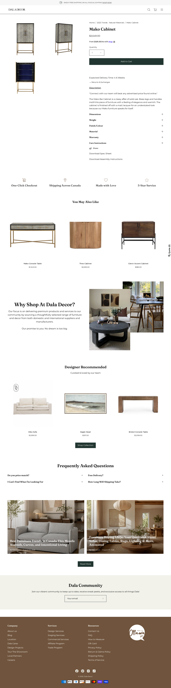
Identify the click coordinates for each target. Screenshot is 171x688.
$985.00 (138, 267)
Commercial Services (58, 639)
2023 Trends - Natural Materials (110, 23)
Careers (11, 660)
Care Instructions (97, 143)
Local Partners (15, 656)
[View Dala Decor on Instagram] (88, 671)
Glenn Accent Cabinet (138, 263)
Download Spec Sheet (100, 153)
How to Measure (96, 639)
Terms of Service (96, 660)
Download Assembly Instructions (105, 159)
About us (12, 631)
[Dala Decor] (17, 9)
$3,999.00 (33, 435)
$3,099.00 (138, 435)
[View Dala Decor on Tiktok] (94, 671)
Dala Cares (13, 643)
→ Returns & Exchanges (99, 82)
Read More (85, 564)
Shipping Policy (96, 656)
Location (12, 639)
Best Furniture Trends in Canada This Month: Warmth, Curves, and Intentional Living (42, 543)
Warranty (94, 137)
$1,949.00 (33, 267)
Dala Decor (88, 676)
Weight (92, 120)
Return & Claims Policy (99, 652)
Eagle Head (85, 432)
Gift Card (92, 643)
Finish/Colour (96, 125)
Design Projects (15, 647)
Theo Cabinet (85, 263)
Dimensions (95, 114)
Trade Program (55, 647)
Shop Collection (85, 445)
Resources (93, 625)
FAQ (90, 635)
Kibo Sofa (32, 432)
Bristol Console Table (138, 432)
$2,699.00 (86, 267)
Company (13, 625)
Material (93, 131)
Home (92, 23)
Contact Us (93, 631)
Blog (10, 635)
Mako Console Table (33, 263)
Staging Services (56, 635)
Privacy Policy (95, 647)
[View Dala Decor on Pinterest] (82, 671)
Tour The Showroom (18, 652)
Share (95, 148)
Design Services (56, 631)
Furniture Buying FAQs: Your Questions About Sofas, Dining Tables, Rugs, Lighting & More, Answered (122, 541)
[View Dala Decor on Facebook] (77, 671)
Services (52, 625)
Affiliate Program (56, 643)
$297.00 (85, 435)
